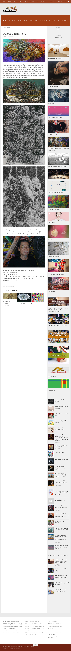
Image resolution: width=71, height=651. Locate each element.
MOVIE (31, 20)
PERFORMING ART (45, 20)
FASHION (20, 20)
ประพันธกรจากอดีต (53, 86)
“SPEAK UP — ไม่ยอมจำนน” (61, 413)
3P (31, 303)
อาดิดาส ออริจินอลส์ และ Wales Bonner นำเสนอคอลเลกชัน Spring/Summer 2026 (62, 515)
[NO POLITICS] (58, 383)
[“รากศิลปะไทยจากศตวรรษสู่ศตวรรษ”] (10, 296)
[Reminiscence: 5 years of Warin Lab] (51, 523)
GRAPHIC (5, 24)
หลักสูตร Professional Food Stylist (57, 325)
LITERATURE (12, 20)
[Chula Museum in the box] (58, 186)
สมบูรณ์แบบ (51, 222)
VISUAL (4, 20)
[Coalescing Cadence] (51, 454)
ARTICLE (52, 1)
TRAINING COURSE (62, 1)
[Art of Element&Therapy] (58, 111)
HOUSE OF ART (34, 1)
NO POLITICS (51, 390)
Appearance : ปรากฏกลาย (55, 58)
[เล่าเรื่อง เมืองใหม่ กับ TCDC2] (58, 265)
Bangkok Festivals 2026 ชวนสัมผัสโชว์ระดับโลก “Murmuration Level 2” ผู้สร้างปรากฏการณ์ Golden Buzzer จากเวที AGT (61, 437)
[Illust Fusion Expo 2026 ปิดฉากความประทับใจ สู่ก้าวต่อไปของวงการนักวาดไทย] (51, 475)
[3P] (38, 297)
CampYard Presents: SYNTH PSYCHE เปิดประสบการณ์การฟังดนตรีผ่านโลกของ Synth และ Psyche (61, 492)
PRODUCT (64, 20)
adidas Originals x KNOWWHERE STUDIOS (60, 499)
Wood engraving (21, 303)
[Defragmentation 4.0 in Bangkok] (51, 401)
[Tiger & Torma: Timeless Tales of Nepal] (51, 447)
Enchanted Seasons (53, 209)
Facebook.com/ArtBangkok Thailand (11, 632)
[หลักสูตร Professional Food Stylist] (58, 319)
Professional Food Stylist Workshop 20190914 (60, 590)
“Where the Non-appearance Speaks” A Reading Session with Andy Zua (61, 547)
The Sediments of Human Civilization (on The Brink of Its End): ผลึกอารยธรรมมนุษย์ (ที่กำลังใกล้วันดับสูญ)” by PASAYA (61, 538)
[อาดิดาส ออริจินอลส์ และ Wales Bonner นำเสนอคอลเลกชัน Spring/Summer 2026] (51, 515)
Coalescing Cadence (59, 452)
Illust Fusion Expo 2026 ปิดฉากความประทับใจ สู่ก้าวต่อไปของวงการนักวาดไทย (62, 475)
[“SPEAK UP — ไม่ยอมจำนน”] (51, 415)
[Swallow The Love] (58, 126)
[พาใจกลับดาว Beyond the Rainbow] (51, 423)
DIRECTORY (44, 1)
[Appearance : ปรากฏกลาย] (58, 50)
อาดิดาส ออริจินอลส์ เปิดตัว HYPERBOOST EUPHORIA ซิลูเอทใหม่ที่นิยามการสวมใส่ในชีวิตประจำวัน (61, 483)
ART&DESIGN (11, 1)
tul (5, 36)
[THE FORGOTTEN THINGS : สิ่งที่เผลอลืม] (51, 408)
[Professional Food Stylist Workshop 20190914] (51, 591)
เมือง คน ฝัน (51, 291)
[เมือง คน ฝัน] (58, 283)
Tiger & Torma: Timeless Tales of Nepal (61, 446)
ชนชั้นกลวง (51, 103)
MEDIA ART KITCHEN (54, 257)
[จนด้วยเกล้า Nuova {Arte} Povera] (58, 159)
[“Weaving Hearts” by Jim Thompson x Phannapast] (51, 468)
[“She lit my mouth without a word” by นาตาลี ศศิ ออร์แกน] (51, 530)
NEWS (26, 1)
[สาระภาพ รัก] (58, 231)
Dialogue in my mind (10, 286)
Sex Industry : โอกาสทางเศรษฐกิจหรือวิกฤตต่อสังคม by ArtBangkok (61, 507)
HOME (3, 1)
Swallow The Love (53, 135)
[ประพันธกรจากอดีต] (58, 73)
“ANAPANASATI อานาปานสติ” (61, 459)
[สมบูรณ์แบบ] (58, 216)
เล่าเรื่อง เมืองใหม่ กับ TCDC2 (56, 274)
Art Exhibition (7, 28)
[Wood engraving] (24, 297)
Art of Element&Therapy (55, 117)
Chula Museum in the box (55, 192)
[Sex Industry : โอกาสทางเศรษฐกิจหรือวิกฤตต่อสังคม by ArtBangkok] (51, 508)
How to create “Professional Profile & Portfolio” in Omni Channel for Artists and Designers (58, 309)
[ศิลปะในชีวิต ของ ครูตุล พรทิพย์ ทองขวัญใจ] (51, 584)
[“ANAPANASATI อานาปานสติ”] (51, 461)
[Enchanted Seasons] (58, 201)
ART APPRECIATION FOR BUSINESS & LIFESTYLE (61, 576)
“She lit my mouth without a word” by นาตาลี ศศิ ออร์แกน (61, 528)
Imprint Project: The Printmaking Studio (59, 428)
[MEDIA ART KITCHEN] (58, 248)
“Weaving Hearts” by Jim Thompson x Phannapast (60, 467)
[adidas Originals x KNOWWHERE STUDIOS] (51, 501)
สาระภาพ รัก (51, 240)
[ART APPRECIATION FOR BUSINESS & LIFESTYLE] (51, 577)
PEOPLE (20, 1)
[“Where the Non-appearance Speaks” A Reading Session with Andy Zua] (51, 547)
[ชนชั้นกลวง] (58, 95)
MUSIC (36, 20)
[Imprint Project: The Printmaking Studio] (51, 430)
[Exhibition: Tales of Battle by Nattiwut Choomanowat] (58, 142)
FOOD (25, 20)
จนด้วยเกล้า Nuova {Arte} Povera (57, 166)
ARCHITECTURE (56, 20)
